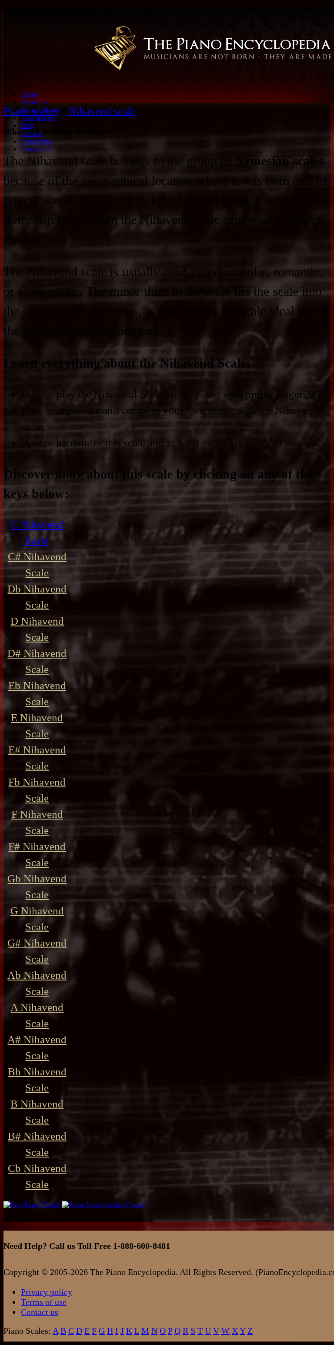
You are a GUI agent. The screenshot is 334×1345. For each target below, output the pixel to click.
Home (29, 94)
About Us (34, 102)
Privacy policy (46, 1292)
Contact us (39, 1312)
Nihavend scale (102, 111)
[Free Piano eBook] (32, 1204)
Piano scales (30, 111)
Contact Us (36, 149)
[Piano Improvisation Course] (103, 1204)
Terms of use (44, 1302)
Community (37, 141)
